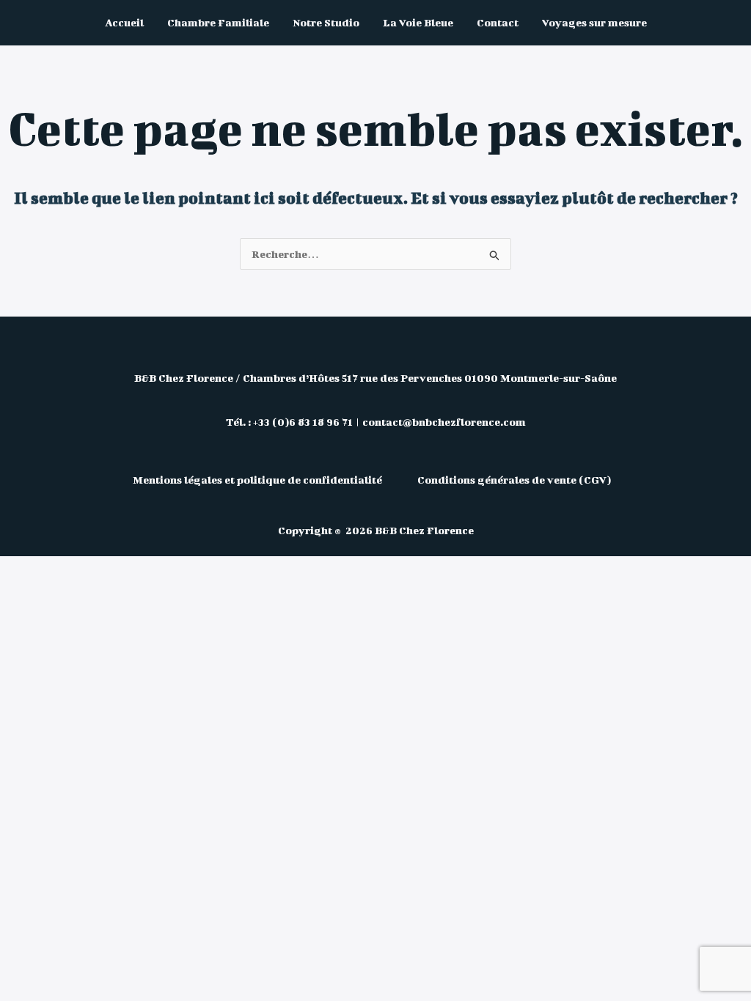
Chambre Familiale (218, 22)
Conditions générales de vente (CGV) (514, 479)
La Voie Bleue (418, 22)
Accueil (124, 22)
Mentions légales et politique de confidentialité (258, 479)
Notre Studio (326, 22)
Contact (498, 22)
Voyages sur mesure (594, 22)
